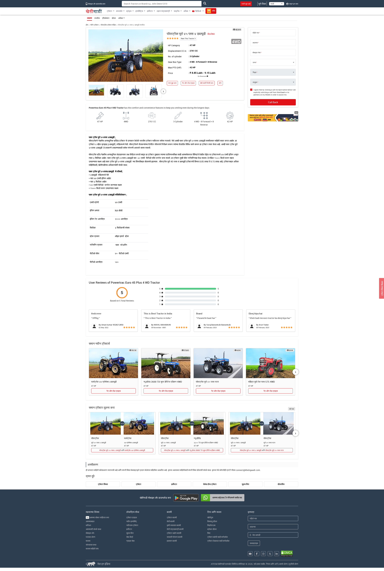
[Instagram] (263, 553)
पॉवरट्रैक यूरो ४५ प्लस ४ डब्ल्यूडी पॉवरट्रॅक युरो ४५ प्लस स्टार (262, 450)
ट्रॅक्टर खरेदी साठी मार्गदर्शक (217, 536)
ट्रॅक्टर (138, 484)
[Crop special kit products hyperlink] (273, 117)
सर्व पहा (291, 409)
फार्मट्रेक (127, 438)
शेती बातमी (170, 521)
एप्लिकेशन (105, 18)
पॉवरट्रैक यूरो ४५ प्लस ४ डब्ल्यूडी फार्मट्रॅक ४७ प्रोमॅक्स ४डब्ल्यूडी (122, 450)
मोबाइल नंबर (257, 52)
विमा (208, 533)
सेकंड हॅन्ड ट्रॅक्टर (209, 484)
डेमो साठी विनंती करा (206, 83)
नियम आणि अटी (272, 563)
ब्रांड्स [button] (128, 11)
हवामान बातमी (172, 540)
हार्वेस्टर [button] (150, 11)
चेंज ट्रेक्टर (211, 33)
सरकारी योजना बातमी (174, 536)
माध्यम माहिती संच (92, 548)
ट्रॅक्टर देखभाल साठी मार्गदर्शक (218, 540)
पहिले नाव (256, 33)
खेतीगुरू (210, 517)
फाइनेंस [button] (176, 11)
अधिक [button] (185, 11)
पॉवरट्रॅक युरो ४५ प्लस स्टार (207, 381)
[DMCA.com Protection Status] (287, 553)
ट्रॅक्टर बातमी (172, 517)
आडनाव (255, 42)
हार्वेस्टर (174, 484)
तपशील (97, 18)
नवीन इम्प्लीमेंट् (131, 521)
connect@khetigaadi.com (248, 470)
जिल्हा (254, 72)
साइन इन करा (293, 4)
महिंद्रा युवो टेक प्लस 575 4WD (261, 381)
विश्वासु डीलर (212, 521)
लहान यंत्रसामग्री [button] (163, 11)
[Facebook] (256, 553)
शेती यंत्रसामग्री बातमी (175, 529)
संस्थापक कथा (91, 544)
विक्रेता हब (211, 525)
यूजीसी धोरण (293, 563)
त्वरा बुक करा (172, 83)
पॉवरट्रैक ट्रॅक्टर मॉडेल (108, 25)
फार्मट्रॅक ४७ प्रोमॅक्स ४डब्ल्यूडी (104, 381)
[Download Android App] (186, 497)
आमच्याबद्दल (90, 521)
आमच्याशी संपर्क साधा (93, 529)
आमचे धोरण (283, 563)
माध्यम (88, 540)
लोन (220, 83)
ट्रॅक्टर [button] (109, 11)
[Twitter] (270, 553)
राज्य (254, 62)
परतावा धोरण (90, 536)
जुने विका (262, 3)
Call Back (273, 102)
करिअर (88, 525)
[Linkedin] (276, 553)
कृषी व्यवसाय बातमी (174, 525)
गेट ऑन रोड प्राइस (188, 83)
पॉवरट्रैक (95, 438)
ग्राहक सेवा (130, 540)
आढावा (89, 18)
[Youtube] (250, 553)
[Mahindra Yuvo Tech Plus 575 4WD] (270, 363)
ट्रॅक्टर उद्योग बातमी (174, 533)
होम (87, 25)
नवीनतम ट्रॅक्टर (132, 525)
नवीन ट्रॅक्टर (94, 25)
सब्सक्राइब (254, 543)
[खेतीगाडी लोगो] (94, 11)
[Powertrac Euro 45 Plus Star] (218, 363)
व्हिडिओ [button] (198, 11)
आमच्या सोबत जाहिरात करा (98, 517)
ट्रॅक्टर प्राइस (131, 517)
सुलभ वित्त (245, 484)
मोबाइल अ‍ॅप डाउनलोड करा (96, 4)
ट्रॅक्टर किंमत (103, 484)
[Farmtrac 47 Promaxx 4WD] (113, 363)
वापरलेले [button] (119, 11)
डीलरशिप (281, 484)
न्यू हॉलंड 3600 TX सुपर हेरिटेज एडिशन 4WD (163, 381)
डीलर (114, 18)
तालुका (255, 82)
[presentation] (163, 91)
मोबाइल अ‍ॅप (90, 533)
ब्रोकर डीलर (212, 529)
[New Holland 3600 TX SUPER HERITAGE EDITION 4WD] (165, 363)
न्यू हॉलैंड (197, 438)
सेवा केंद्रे (129, 536)
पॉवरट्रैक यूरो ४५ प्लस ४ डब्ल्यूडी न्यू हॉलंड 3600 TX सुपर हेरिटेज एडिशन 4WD (192, 450)
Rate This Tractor (187, 38)
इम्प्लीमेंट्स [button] (139, 11)
